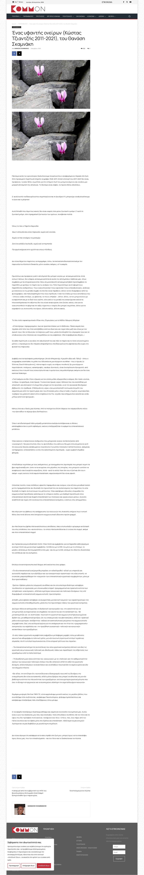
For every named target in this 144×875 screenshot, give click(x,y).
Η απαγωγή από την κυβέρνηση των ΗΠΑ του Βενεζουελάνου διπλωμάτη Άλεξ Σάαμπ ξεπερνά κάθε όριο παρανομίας (29, 793)
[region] (29, 854)
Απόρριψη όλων (28, 865)
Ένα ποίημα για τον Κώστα (80, 790)
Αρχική (14, 24)
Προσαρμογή (14, 865)
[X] (127, 2)
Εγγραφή (119, 858)
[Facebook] (123, 2)
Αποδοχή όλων (44, 865)
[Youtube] (130, 2)
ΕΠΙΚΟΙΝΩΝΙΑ (107, 2)
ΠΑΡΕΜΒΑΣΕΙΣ (23, 24)
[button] (129, 16)
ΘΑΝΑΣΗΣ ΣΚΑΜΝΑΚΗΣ (22, 48)
